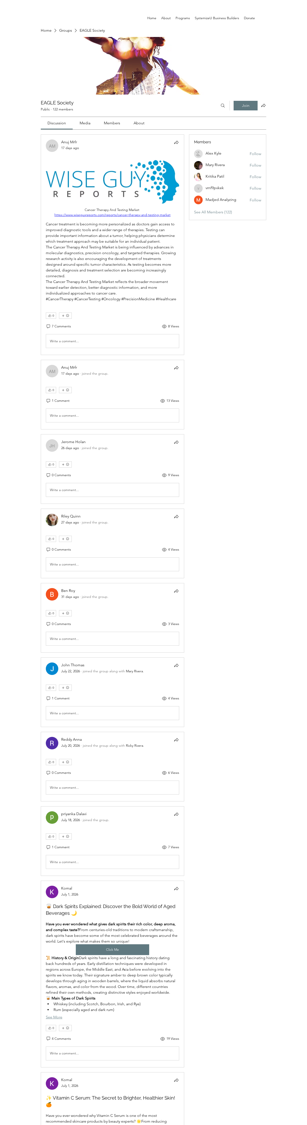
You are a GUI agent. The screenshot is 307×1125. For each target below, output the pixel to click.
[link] (56, 123)
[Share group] (263, 105)
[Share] (176, 142)
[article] (112, 244)
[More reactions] (65, 316)
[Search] (223, 105)
